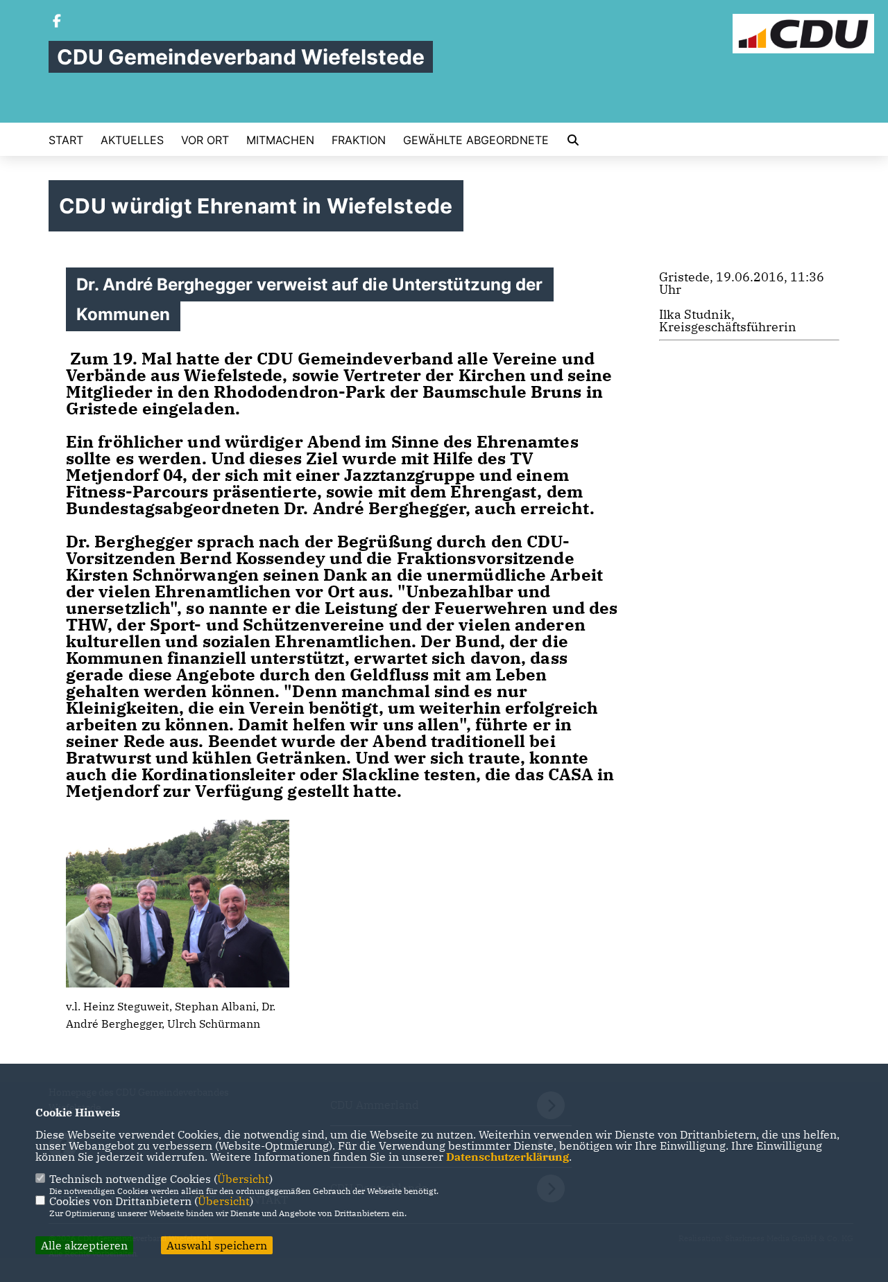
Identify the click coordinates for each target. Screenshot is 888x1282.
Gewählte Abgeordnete (476, 140)
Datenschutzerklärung (507, 1157)
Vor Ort (205, 140)
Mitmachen (280, 140)
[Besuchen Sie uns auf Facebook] (57, 22)
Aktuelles (132, 140)
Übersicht (243, 1179)
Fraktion (359, 140)
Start (66, 140)
